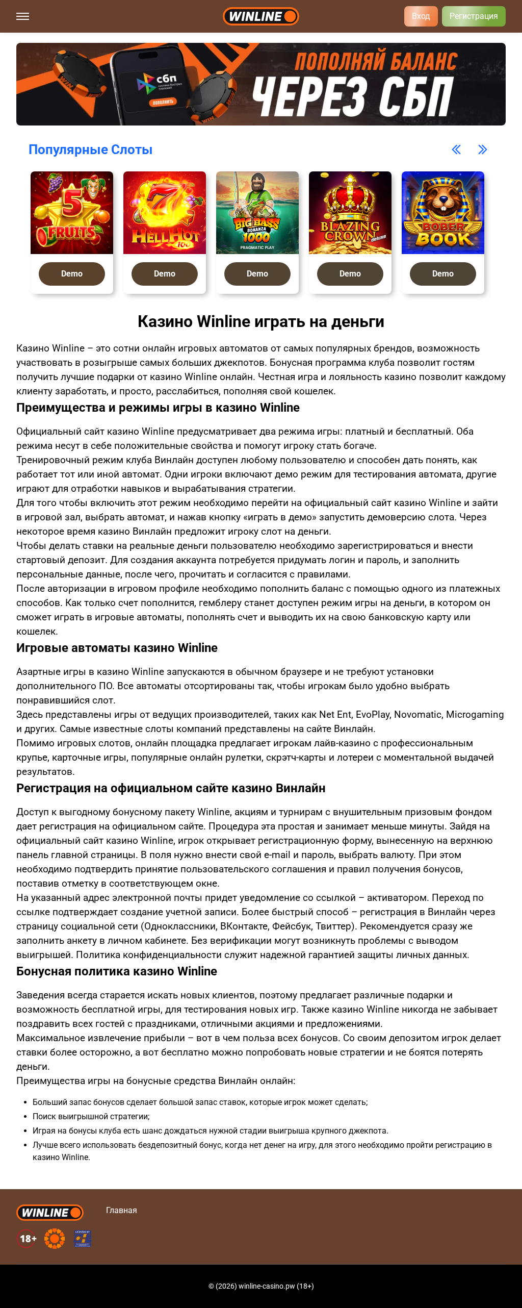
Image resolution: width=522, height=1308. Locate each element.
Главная (121, 1210)
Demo (72, 274)
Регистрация (474, 16)
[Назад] (456, 149)
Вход (421, 16)
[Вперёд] (482, 149)
